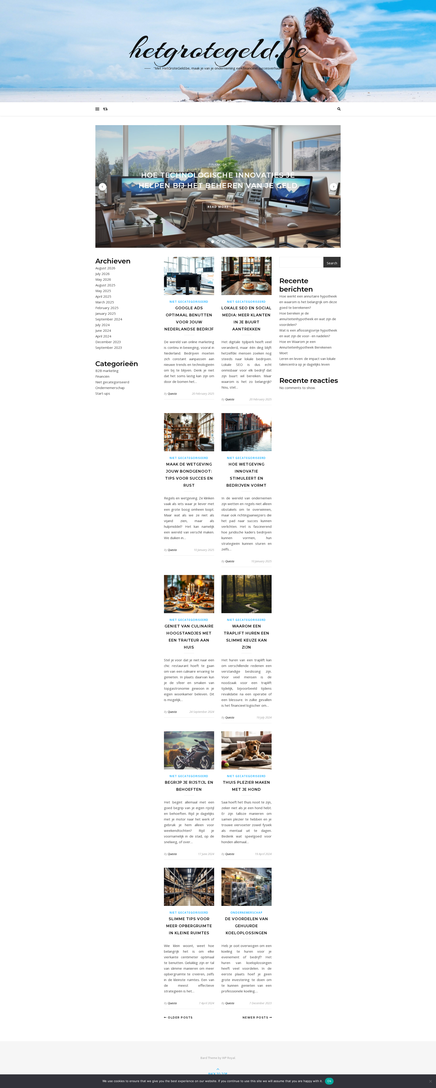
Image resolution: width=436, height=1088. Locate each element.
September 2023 (108, 347)
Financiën (218, 164)
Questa (172, 394)
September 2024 (108, 319)
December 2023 (108, 342)
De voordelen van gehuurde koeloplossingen (246, 926)
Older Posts (180, 1017)
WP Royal (228, 1058)
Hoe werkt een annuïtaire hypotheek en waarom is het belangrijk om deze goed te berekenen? (308, 302)
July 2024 (102, 324)
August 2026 (105, 268)
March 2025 (104, 302)
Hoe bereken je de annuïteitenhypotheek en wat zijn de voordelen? (307, 319)
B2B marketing (107, 370)
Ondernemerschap (110, 387)
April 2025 (103, 296)
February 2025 (107, 307)
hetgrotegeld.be (218, 48)
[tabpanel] (218, 186)
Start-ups (102, 393)
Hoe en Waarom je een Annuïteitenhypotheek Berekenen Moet (305, 347)
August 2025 (105, 285)
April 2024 (103, 336)
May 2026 (103, 279)
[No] (430, 1081)
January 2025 (105, 313)
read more (218, 207)
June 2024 (103, 330)
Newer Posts (256, 1017)
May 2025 (103, 290)
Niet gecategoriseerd (112, 382)
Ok (329, 1081)
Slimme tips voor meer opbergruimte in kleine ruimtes (189, 926)
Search (332, 263)
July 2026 (102, 273)
